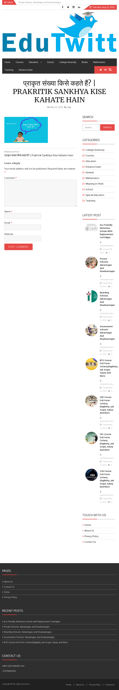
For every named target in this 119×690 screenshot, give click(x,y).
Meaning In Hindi (94, 183)
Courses (20, 62)
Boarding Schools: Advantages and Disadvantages (107, 298)
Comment (10, 177)
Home (7, 62)
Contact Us (90, 541)
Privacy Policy (91, 536)
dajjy (69, 107)
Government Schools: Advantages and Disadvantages (107, 332)
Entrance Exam (26, 70)
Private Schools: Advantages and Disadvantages (107, 264)
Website (8, 234)
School (50, 62)
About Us (89, 530)
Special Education (95, 195)
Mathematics (99, 62)
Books (85, 62)
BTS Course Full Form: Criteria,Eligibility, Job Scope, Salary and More (36, 642)
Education (33, 62)
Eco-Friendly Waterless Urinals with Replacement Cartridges (106, 231)
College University (67, 62)
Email (8, 222)
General (90, 172)
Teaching (9, 70)
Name (8, 211)
